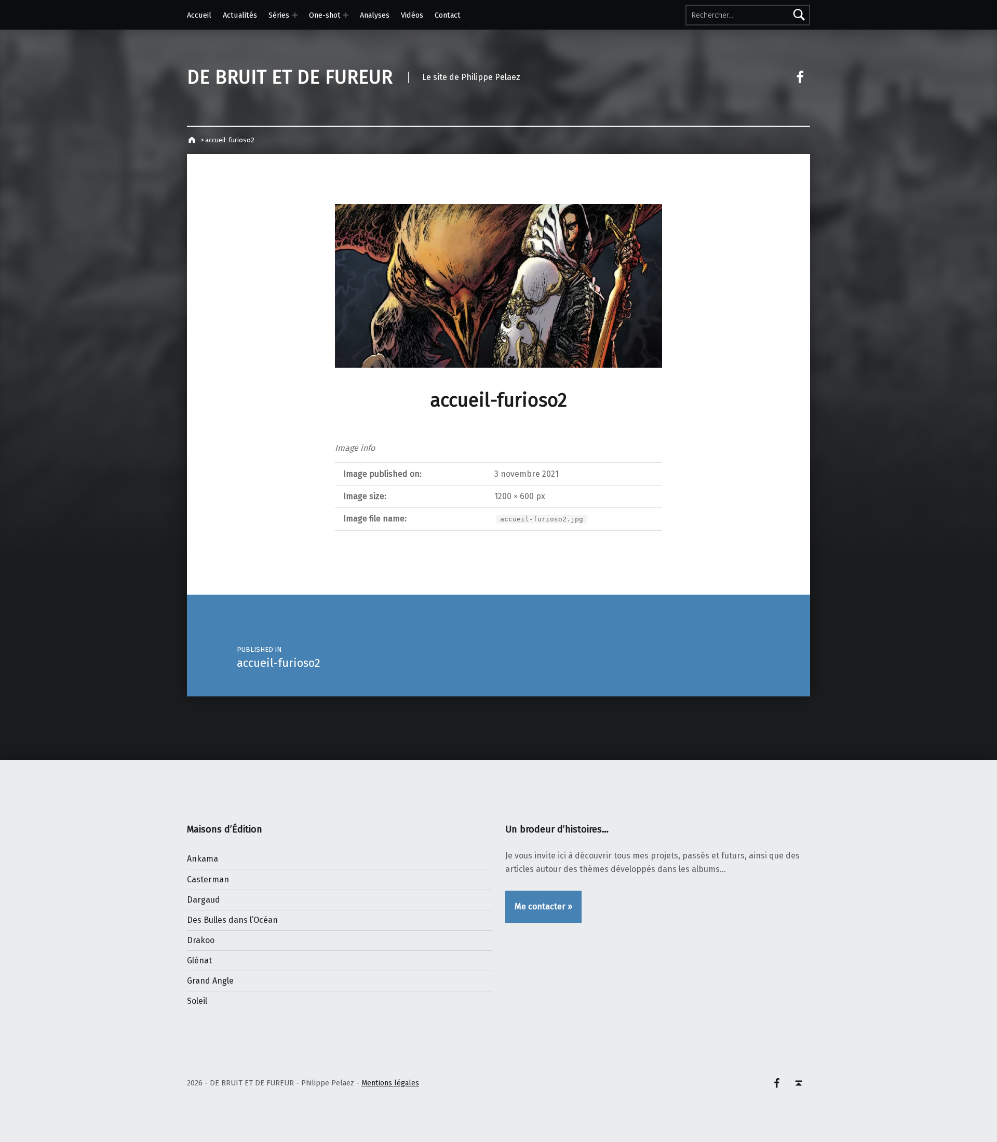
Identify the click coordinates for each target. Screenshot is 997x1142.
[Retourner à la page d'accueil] (193, 140)
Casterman (208, 879)
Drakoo (200, 940)
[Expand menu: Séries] (295, 15)
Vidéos (412, 15)
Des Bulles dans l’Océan (232, 920)
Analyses (374, 15)
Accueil (199, 15)
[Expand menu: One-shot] (345, 15)
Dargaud (203, 900)
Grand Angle (210, 981)
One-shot (325, 15)
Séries (278, 15)
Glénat (199, 960)
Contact (448, 15)
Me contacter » (543, 906)
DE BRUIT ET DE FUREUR (290, 77)
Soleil (197, 1001)
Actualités (240, 15)
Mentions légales (390, 1082)
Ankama (202, 859)
